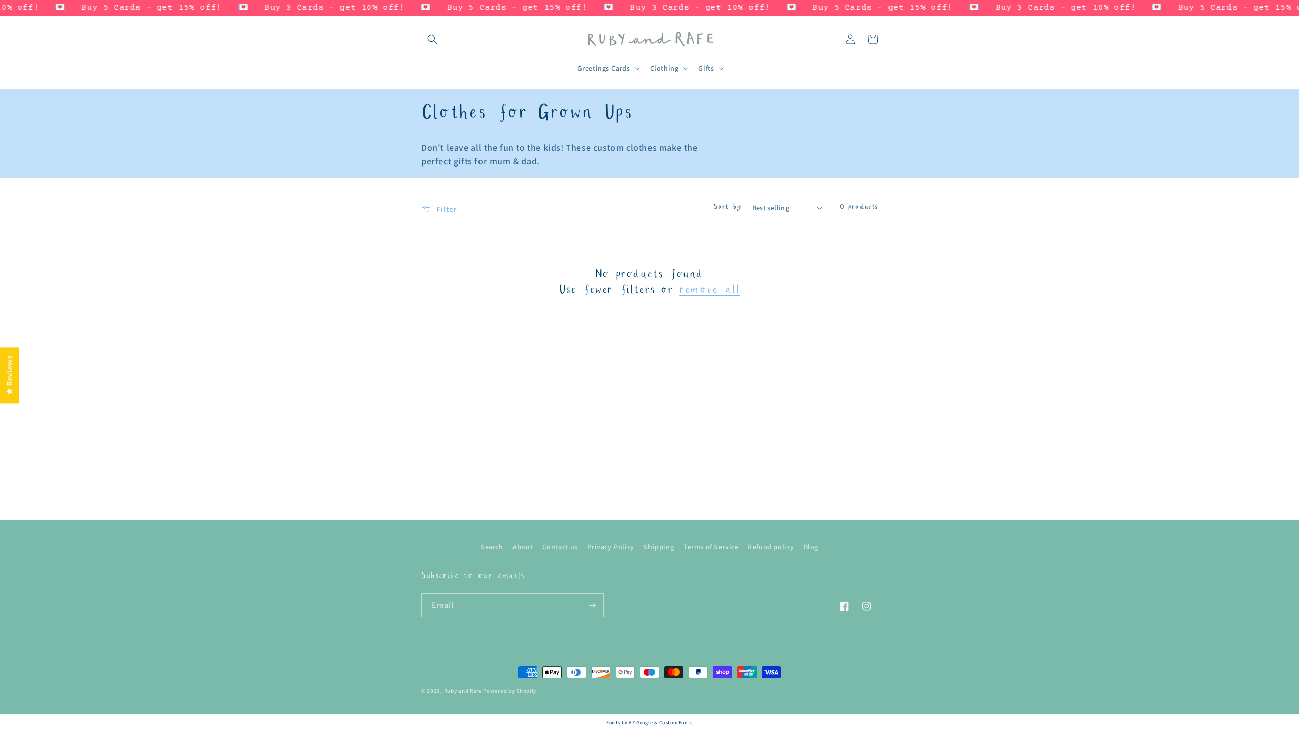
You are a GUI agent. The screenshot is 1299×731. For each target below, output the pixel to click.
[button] (432, 39)
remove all (709, 291)
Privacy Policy (610, 546)
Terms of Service (711, 546)
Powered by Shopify (509, 690)
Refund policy (771, 546)
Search (492, 546)
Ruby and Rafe (463, 690)
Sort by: (727, 208)
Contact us (560, 546)
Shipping (658, 546)
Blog (811, 546)
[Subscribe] (592, 605)
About (522, 546)
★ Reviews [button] (9, 375)
